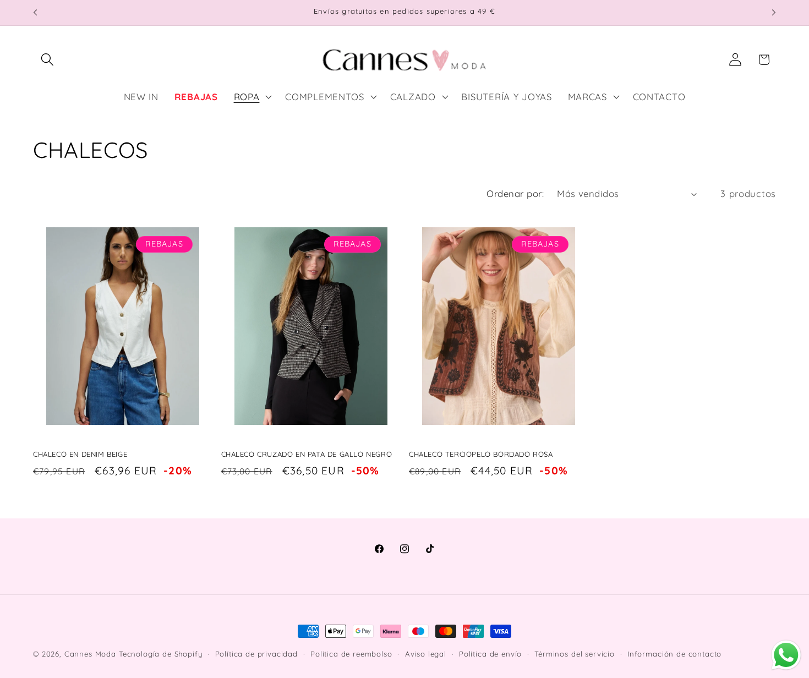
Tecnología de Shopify (161, 653)
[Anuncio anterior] (35, 12)
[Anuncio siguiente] (774, 12)
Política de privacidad (256, 653)
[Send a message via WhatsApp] (786, 655)
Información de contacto (674, 653)
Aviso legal (425, 653)
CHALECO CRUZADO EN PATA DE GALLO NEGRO (306, 454)
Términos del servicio (574, 653)
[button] (47, 59)
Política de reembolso (351, 653)
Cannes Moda (90, 653)
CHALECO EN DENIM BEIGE (80, 454)
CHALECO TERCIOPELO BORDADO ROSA (481, 454)
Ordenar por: (515, 193)
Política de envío (490, 653)
